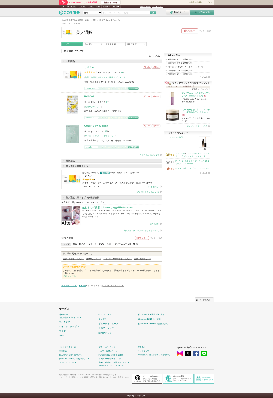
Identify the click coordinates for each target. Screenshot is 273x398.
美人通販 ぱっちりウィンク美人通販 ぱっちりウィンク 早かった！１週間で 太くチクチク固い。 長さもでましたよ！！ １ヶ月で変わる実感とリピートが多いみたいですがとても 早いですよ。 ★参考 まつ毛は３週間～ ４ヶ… (121, 214)
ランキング (71, 6)
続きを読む (153, 186)
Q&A (98, 6)
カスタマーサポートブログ (109, 359)
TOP (62, 6)
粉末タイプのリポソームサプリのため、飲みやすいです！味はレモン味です (117, 183)
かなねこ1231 (88, 172)
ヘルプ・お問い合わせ (107, 351)
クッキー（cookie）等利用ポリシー (74, 359)
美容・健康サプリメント (96, 77)
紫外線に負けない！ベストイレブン (185, 67)
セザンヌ (179, 168)
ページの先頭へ (205, 300)
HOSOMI (89, 96)
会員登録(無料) (195, 2)
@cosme (70, 316)
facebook (196, 353)
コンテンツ (132, 44)
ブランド (82, 6)
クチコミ (111, 44)
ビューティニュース (108, 323)
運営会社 (141, 347)
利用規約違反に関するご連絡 (110, 355)
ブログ (91, 6)
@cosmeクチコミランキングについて (154, 355)
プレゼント (103, 319)
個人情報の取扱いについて (70, 355)
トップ (66, 44)
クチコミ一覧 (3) (96, 244)
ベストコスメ (157, 7)
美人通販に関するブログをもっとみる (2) (141, 230)
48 (137, 173)
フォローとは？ (205, 31)
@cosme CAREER (154, 323)
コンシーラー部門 (175, 137)
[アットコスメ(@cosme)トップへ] (69, 13)
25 (122, 72)
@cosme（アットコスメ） (112, 285)
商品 (88, 44)
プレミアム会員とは (67, 347)
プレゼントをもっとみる (196, 126)
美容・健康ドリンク (142, 259)
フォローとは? (156, 238)
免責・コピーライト (106, 347)
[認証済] (104, 173)
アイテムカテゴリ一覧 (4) (126, 244)
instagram (180, 353)
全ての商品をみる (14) (149, 155)
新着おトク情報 (110, 2)
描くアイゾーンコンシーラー (196, 168)
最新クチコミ (105, 332)
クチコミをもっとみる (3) (148, 192)
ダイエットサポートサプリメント (100, 136)
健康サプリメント (117, 77)
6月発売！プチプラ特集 (180, 70)
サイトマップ (143, 351)
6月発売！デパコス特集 (180, 74)
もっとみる (204, 77)
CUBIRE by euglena (96, 125)
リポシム (89, 67)
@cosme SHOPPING (152, 314)
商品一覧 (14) (79, 244)
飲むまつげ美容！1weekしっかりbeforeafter (107, 207)
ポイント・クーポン (69, 326)
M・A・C (179, 161)
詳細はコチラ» (69, 276)
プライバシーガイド (67, 362)
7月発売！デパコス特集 (180, 59)
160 (105, 131)
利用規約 (63, 351)
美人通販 (68, 238)
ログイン (208, 2)
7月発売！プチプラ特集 (180, 63)
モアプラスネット (69, 285)
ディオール (180, 153)
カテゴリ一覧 (145, 7)
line (204, 353)
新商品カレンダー (107, 328)
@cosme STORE (150, 319)
